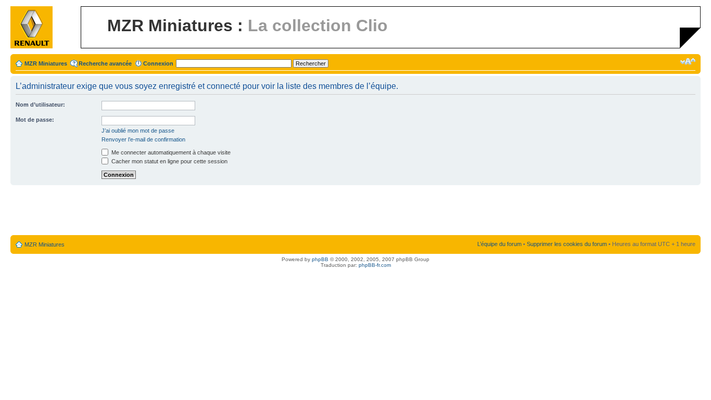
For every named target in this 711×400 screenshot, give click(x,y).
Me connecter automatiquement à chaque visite (170, 152)
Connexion (158, 63)
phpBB (320, 259)
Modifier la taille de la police (687, 61)
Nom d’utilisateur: (40, 104)
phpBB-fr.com (375, 265)
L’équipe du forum (499, 244)
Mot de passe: (35, 120)
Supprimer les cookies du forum (567, 244)
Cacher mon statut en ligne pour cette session (168, 161)
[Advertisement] (355, 210)
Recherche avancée (105, 63)
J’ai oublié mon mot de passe (137, 130)
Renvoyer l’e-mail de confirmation (143, 139)
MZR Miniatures (45, 63)
